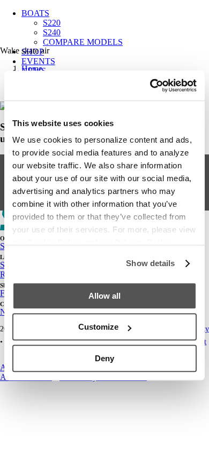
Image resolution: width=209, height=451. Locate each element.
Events (38, 61)
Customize (98, 326)
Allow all (104, 295)
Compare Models (83, 41)
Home (31, 68)
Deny (104, 358)
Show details (150, 263)
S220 (52, 22)
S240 (52, 32)
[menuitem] (115, 28)
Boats (35, 13)
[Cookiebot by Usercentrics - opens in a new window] (150, 85)
